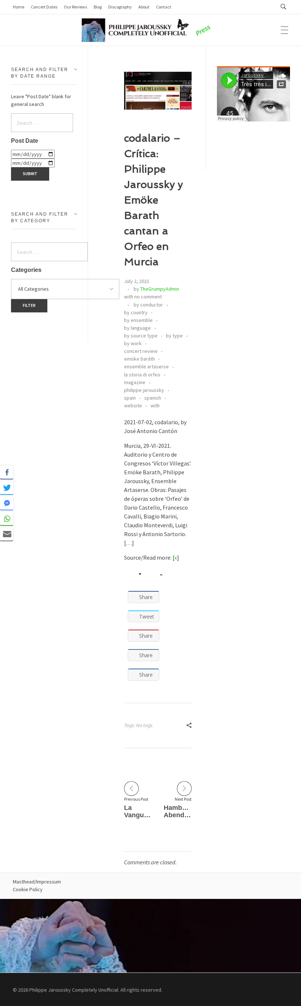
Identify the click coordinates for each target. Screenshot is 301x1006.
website (133, 405)
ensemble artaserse (146, 366)
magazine (134, 382)
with (155, 405)
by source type (140, 335)
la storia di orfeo (142, 374)
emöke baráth (139, 358)
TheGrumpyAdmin (159, 289)
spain (130, 397)
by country (136, 312)
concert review (140, 351)
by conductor (148, 304)
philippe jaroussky (144, 390)
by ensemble (138, 320)
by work (133, 343)
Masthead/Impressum (37, 881)
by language (137, 328)
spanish (152, 397)
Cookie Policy (28, 889)
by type (174, 335)
